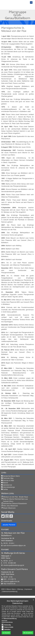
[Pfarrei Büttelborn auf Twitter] (3, 516)
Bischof (5, 482)
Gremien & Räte (8, 480)
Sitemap (20, 589)
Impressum (28, 589)
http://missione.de (9, 583)
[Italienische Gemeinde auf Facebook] (11, 516)
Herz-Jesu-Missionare (10, 505)
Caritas (5, 489)
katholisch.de (7, 485)
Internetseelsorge (9, 487)
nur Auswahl (6, 633)
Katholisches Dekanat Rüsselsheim (15, 503)
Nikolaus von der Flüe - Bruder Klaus (15, 497)
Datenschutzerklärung (9, 591)
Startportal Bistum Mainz (11, 476)
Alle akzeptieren (27, 633)
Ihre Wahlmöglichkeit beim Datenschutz (17, 602)
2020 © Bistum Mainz (8, 589)
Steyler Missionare (9, 508)
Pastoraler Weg (8, 478)
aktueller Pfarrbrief (9, 525)
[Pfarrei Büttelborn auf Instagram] (7, 516)
